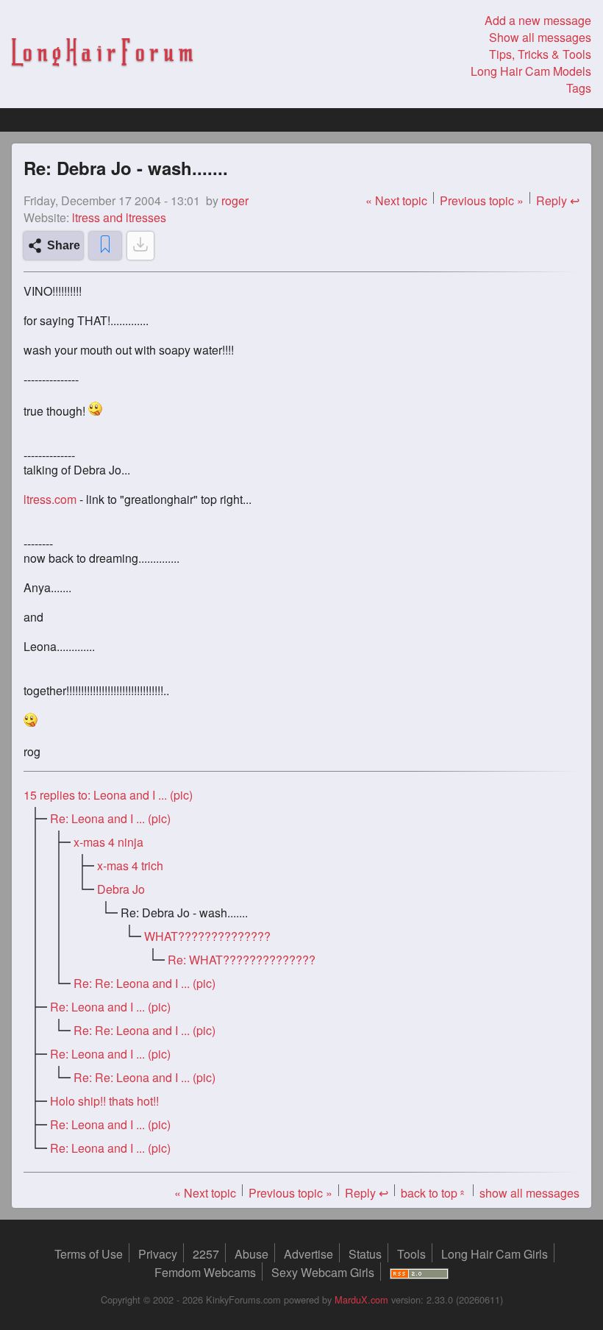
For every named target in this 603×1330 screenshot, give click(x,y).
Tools (411, 1253)
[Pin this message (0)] (105, 246)
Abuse (251, 1253)
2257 (206, 1253)
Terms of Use (88, 1253)
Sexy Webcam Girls (322, 1272)
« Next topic (396, 200)
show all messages (529, 1192)
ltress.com (50, 499)
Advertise (308, 1253)
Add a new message (538, 20)
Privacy (157, 1253)
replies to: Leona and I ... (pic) (108, 794)
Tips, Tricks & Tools (540, 54)
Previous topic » (482, 200)
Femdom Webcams (205, 1272)
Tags (578, 87)
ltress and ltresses (119, 217)
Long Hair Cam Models (531, 71)
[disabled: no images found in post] (140, 246)
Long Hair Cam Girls (494, 1253)
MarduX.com (361, 1299)
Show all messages (540, 37)
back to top (434, 1192)
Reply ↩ (557, 200)
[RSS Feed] (419, 1272)
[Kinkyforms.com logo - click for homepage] (102, 54)
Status (365, 1253)
